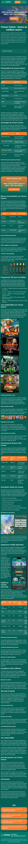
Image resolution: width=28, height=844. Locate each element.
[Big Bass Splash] (10, 336)
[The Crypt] (10, 373)
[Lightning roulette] (10, 355)
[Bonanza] (10, 392)
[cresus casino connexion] (14, 533)
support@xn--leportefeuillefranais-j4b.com (18, 835)
